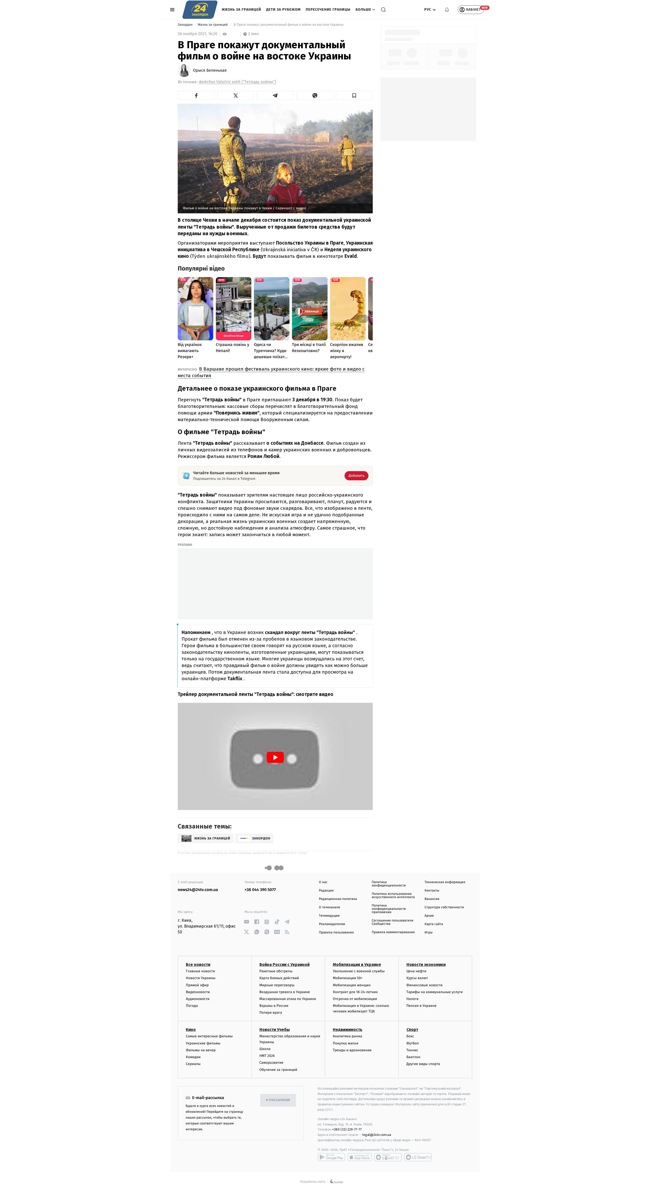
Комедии (193, 1057)
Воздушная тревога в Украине (284, 992)
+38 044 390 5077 (260, 889)
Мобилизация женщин (352, 985)
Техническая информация (445, 882)
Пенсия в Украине (422, 1006)
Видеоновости (198, 992)
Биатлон (413, 1057)
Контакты (432, 890)
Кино (191, 1029)
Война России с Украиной (284, 964)
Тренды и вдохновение (352, 1050)
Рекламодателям (332, 924)
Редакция (326, 890)
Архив (429, 915)
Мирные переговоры (277, 985)
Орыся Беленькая (210, 71)
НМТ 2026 (267, 1056)
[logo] (200, 10)
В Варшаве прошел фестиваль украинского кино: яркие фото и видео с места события (271, 372)
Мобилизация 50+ (347, 978)
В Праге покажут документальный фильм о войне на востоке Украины (289, 24)
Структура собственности (444, 907)
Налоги (413, 999)
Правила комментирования (393, 932)
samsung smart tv (418, 1157)
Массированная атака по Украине (287, 999)
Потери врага (270, 1012)
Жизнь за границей (241, 9)
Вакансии (432, 899)
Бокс (410, 1036)
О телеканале (329, 907)
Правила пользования (336, 932)
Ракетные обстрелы (275, 971)
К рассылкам (278, 1100)
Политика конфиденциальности (389, 884)
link (246, 921)
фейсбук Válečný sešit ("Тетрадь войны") (237, 82)
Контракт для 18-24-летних (355, 992)
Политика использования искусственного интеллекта (393, 895)
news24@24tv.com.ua (198, 889)
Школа (265, 1049)
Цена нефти (417, 971)
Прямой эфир (197, 985)
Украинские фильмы (203, 1043)
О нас (323, 882)
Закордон (185, 24)
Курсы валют (417, 978)
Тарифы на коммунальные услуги (435, 992)
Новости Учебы (274, 1029)
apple (360, 1157)
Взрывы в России (273, 1006)
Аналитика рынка (347, 1036)
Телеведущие (329, 915)
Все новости (198, 964)
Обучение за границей (278, 1070)
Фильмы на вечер (201, 1050)
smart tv (388, 1157)
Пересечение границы (328, 9)
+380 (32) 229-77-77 (347, 1129)
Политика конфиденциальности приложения (389, 909)
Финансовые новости (425, 985)
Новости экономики (426, 964)
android (331, 1157)
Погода (192, 1006)
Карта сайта (434, 924)
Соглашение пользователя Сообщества (392, 922)
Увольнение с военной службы (359, 971)
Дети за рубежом (283, 9)
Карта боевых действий (279, 978)
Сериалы (193, 1064)
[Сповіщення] (446, 9)
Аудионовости (197, 999)
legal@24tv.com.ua (376, 1135)
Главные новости (200, 971)
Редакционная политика (338, 899)
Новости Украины (201, 978)
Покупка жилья (345, 1043)
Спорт (412, 1029)
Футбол (413, 1043)
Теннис (412, 1050)
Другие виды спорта (423, 1064)
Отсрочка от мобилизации (355, 999)
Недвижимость (347, 1029)
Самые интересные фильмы (209, 1036)
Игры (429, 932)
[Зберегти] (354, 95)
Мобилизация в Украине (357, 964)
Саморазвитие (271, 1062)
